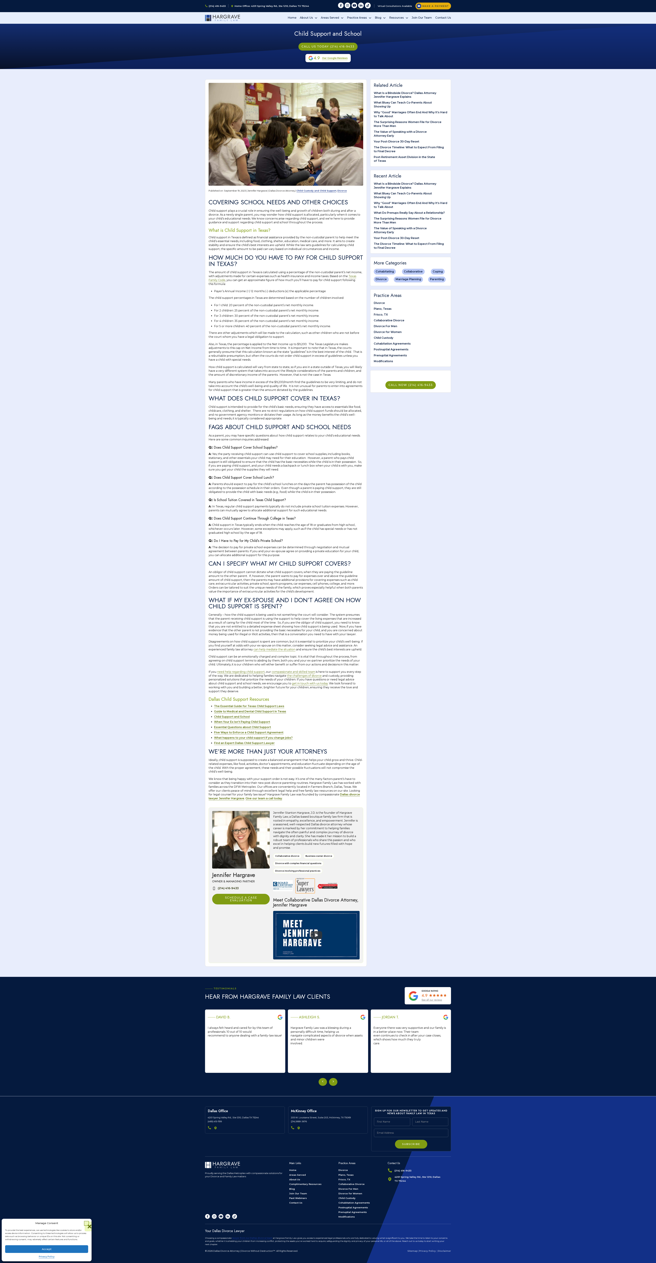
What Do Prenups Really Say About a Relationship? (409, 212)
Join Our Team (422, 17)
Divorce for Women (388, 332)
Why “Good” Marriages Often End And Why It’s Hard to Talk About (410, 114)
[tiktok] (368, 6)
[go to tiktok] (234, 1216)
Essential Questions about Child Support (242, 727)
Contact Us (443, 17)
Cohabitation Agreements (392, 343)
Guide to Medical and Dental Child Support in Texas (250, 711)
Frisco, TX (381, 314)
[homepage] (222, 18)
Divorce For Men (385, 326)
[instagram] (347, 6)
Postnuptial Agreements (391, 349)
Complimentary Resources (305, 1184)
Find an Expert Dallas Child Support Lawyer (244, 743)
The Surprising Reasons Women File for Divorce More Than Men (407, 124)
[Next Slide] (333, 1082)
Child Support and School (232, 716)
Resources (396, 17)
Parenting (437, 279)
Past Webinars (298, 1198)
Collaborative (413, 271)
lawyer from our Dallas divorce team (252, 1238)
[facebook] (341, 6)
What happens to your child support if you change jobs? (253, 737)
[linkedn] (361, 6)
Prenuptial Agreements (390, 355)
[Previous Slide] (323, 1082)
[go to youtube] (220, 1216)
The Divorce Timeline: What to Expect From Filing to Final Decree (409, 149)
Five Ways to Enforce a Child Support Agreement (248, 732)
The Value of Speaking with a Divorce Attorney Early (400, 133)
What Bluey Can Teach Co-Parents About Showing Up (403, 104)
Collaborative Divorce (389, 320)
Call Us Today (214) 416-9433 (328, 46)
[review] (428, 995)
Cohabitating (385, 271)
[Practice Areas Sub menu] (370, 18)
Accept (46, 1249)
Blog (378, 17)
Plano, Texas (383, 308)
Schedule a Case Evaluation (241, 899)
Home (292, 17)
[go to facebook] (207, 1216)
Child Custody (383, 337)
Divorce (342, 190)
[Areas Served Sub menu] (342, 18)
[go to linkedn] (227, 1216)
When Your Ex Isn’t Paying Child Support (242, 721)
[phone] (209, 1128)
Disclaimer (444, 1251)
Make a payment (435, 6)
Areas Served (330, 17)
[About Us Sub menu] (316, 18)
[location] (215, 1128)
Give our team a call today (263, 798)
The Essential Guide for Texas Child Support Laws (249, 706)
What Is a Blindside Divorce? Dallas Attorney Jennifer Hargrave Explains (405, 95)
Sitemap (412, 1251)
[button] (86, 1223)
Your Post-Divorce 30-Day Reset (396, 141)
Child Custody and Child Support (316, 190)
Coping (438, 271)
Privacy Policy (46, 1256)
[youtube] (354, 6)
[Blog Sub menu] (384, 18)
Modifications (383, 361)
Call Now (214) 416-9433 (410, 385)
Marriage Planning (408, 279)
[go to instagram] (214, 1216)
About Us (306, 17)
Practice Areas (357, 17)
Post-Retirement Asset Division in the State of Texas (404, 159)
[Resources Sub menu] (407, 18)
